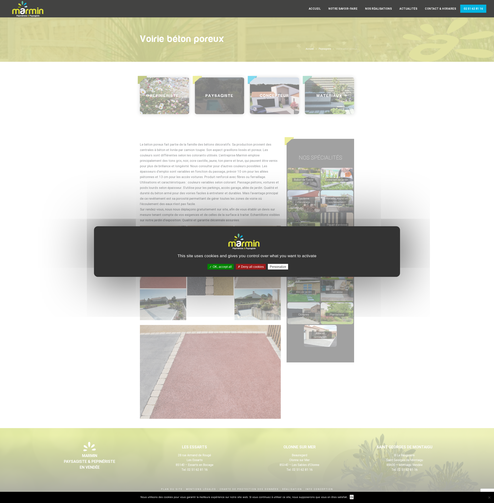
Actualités (408, 8)
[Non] (489, 497)
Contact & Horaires (440, 8)
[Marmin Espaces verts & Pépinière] (31, 9)
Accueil (315, 8)
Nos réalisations (378, 8)
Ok (351, 497)
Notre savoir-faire (342, 8)
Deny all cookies (252, 266)
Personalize (278, 266)
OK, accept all (222, 266)
